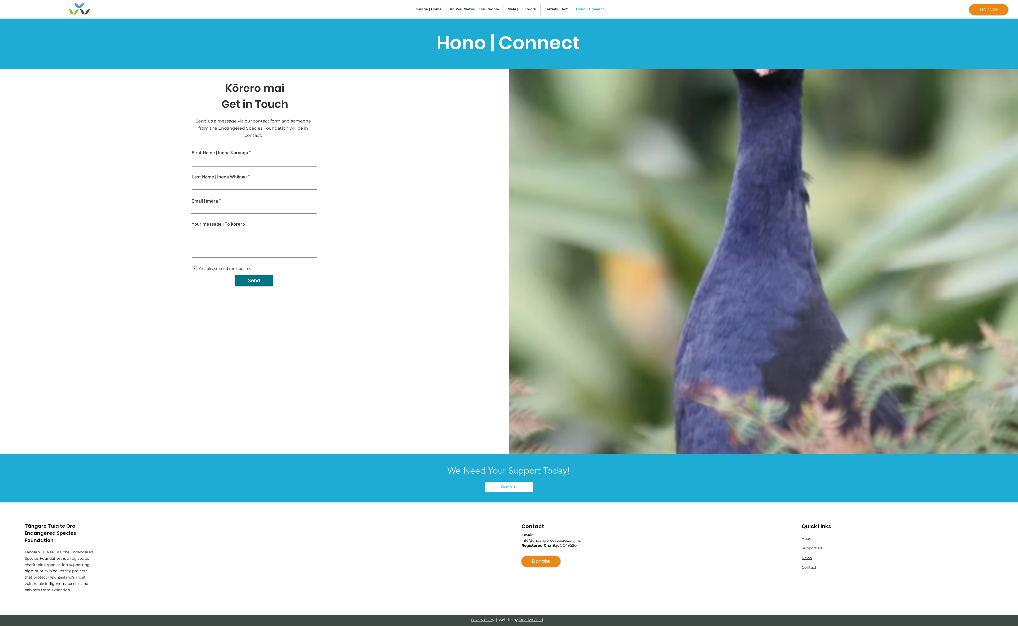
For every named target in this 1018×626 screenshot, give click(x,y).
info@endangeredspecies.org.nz (551, 540)
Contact (809, 567)
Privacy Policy (482, 620)
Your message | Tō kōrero (218, 223)
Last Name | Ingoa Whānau (219, 176)
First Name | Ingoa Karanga (220, 152)
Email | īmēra (204, 200)
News (807, 557)
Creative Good (531, 620)
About (807, 538)
